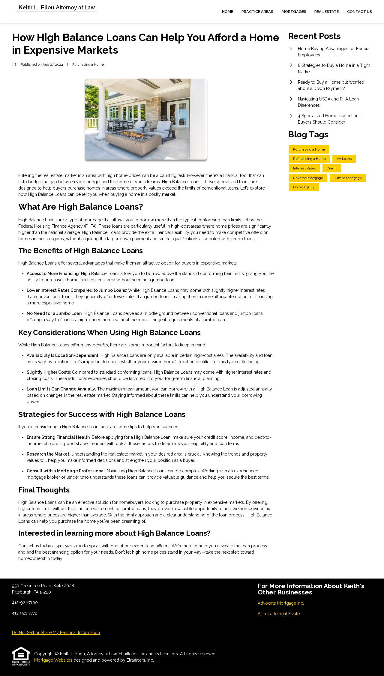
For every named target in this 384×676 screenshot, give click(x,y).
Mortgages (294, 11)
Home (227, 11)
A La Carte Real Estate (279, 613)
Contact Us (359, 11)
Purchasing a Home (88, 64)
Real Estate (326, 11)
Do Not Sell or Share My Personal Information (56, 632)
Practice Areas (257, 11)
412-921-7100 (70, 545)
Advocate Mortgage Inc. (281, 603)
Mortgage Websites (54, 660)
